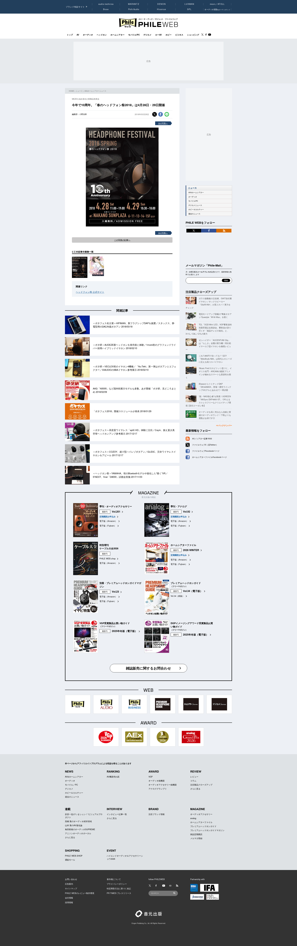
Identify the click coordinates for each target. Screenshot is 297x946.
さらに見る (195, 788)
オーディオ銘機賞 (156, 780)
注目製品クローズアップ (201, 292)
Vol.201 (116, 511)
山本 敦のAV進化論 (73, 825)
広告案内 (69, 883)
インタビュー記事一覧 (117, 814)
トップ (70, 35)
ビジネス (179, 35)
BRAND (153, 809)
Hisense (161, 9)
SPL (189, 9)
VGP (150, 776)
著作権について (114, 879)
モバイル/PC (134, 35)
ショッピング (193, 35)
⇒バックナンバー (224, 425)
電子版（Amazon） (108, 520)
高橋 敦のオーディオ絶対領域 (78, 821)
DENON (161, 4)
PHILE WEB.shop (107, 558)
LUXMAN (189, 4)
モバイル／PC (71, 784)
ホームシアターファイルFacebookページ (209, 457)
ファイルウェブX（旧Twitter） (205, 444)
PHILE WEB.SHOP (73, 855)
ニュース (79, 91)
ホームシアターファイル (201, 822)
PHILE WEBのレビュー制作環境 (79, 893)
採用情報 (69, 902)
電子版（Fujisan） (107, 525)
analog (193, 818)
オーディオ (88, 35)
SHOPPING (72, 851)
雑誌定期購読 (196, 834)
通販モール (70, 859)
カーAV (158, 35)
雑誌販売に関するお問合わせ (148, 668)
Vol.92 (186, 511)
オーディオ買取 (217, 9)
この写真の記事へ (122, 240)
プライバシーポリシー (117, 883)
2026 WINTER (191, 550)
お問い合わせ (71, 879)
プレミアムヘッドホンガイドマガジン (207, 830)
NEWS (69, 771)
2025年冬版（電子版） (124, 631)
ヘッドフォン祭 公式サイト (90, 292)
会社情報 (69, 897)
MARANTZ (133, 4)
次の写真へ (163, 123)
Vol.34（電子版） (192, 591)
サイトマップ (71, 888)
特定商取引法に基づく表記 (119, 888)
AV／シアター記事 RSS (202, 438)
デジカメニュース (195, 205)
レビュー (194, 776)
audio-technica (106, 4)
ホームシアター (117, 35)
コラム (193, 780)
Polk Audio (133, 9)
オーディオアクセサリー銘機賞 (162, 784)
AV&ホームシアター (196, 192)
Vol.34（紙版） (177, 595)
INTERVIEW (114, 809)
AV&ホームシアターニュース (95, 91)
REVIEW (195, 771)
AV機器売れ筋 (113, 776)
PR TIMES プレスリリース (119, 893)
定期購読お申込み (107, 516)
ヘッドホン (102, 35)
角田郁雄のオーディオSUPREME (80, 829)
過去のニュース (194, 214)
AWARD (153, 771)
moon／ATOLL (217, 4)
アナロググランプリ (157, 788)
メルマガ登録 (196, 838)
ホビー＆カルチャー (196, 209)
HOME (71, 91)
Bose (106, 9)
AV (78, 35)
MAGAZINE (148, 492)
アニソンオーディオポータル (78, 833)
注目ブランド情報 (156, 814)
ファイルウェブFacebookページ (205, 451)
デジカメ (147, 35)
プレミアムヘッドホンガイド (203, 826)
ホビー (169, 35)
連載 (68, 809)
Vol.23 (115, 591)
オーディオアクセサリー (201, 814)
